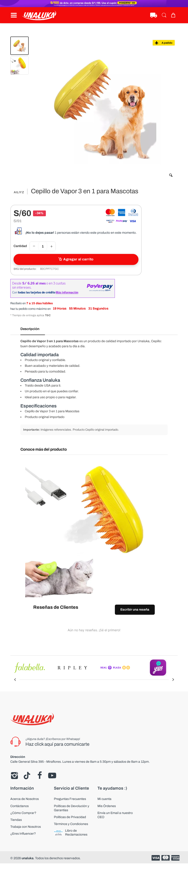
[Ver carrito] (174, 15)
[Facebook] (40, 775)
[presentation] (14, 679)
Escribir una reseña (134, 609)
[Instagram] (14, 775)
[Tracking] (153, 15)
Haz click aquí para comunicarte (57, 744)
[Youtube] (52, 775)
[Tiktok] (27, 775)
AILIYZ (19, 192)
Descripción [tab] (29, 329)
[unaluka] (39, 15)
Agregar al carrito (78, 259)
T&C (48, 315)
